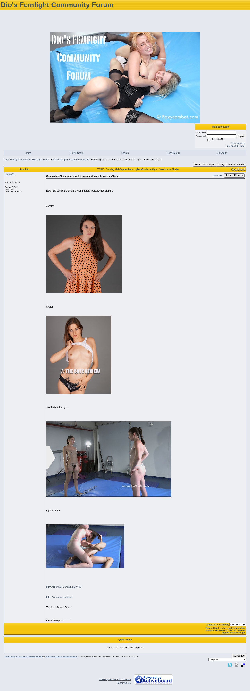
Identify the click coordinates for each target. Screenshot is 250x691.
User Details (173, 153)
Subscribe (239, 655)
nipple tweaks (229, 632)
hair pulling (239, 628)
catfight (215, 628)
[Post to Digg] (236, 664)
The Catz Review (236, 630)
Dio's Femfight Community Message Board (26, 159)
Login (241, 136)
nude (230, 628)
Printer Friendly (236, 164)
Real (208, 628)
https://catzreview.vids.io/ (59, 597)
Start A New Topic (205, 164)
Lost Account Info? (235, 146)
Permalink (217, 175)
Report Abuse (123, 683)
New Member (238, 143)
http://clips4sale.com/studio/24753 (64, 587)
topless (223, 628)
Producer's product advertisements (70, 159)
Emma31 (9, 174)
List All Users (76, 153)
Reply (221, 164)
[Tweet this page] (230, 664)
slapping (210, 630)
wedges (241, 632)
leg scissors (221, 630)
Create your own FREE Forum (115, 679)
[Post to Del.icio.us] (243, 664)
